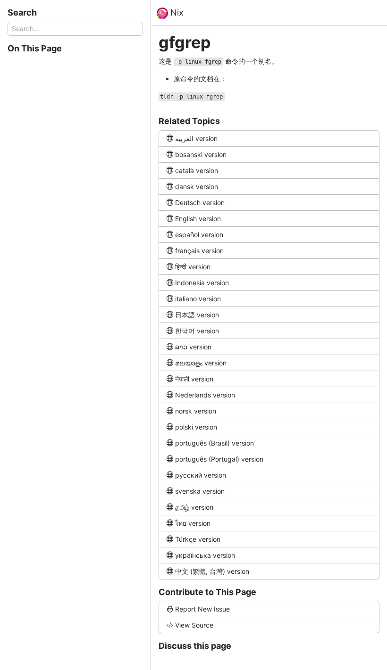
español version (199, 235)
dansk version (196, 186)
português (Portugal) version (219, 459)
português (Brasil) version (214, 443)
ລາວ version (193, 347)
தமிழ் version (194, 507)
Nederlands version (205, 395)
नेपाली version (194, 379)
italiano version (198, 299)
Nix (176, 12)
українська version (205, 555)
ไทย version (192, 523)
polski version (196, 427)
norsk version (195, 411)
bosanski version (201, 154)
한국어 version (197, 331)
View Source (194, 625)
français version (199, 251)
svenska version (200, 491)
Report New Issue (202, 609)
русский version (200, 475)
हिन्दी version (192, 267)
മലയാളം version (201, 363)
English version (198, 219)
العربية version (196, 138)
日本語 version (197, 315)
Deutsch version (200, 203)
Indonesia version (202, 283)
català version (196, 170)
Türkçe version (197, 539)
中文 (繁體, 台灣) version (212, 571)
